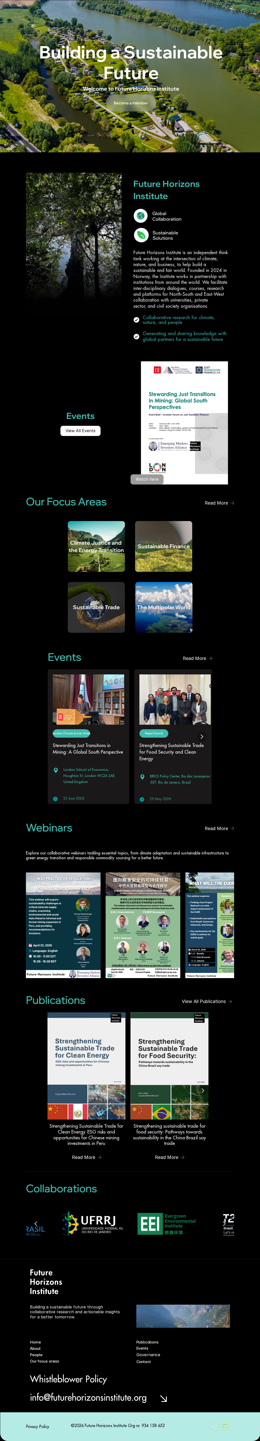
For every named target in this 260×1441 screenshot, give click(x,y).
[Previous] (36, 1224)
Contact (198, 10)
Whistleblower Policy (68, 1379)
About (78, 10)
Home (65, 10)
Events (159, 10)
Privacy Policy (37, 1426)
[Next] (202, 736)
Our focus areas (44, 1361)
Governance (178, 10)
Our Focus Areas (114, 10)
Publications (140, 10)
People (92, 10)
